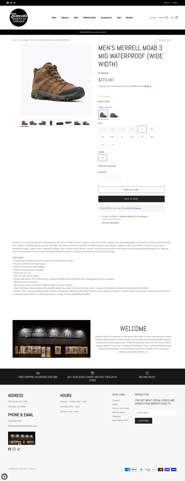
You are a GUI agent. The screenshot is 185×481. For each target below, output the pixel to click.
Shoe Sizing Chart (120, 420)
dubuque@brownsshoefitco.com (22, 426)
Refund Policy (118, 412)
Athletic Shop (89, 17)
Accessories (106, 17)
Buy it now (131, 199)
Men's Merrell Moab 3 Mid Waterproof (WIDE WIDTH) (50, 40)
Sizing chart (104, 101)
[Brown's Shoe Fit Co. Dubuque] (18, 17)
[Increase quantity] (117, 178)
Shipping (116, 416)
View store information (110, 223)
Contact (175, 3)
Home (15, 40)
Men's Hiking (24, 40)
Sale (119, 17)
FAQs (114, 404)
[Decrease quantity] (101, 178)
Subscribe (143, 421)
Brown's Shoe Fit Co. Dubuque (25, 469)
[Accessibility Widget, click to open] (4, 477)
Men (54, 17)
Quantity (102, 172)
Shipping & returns (107, 166)
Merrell (104, 73)
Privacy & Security (120, 408)
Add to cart (131, 190)
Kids (76, 17)
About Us (166, 3)
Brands (129, 17)
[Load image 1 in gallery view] (56, 80)
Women (65, 17)
